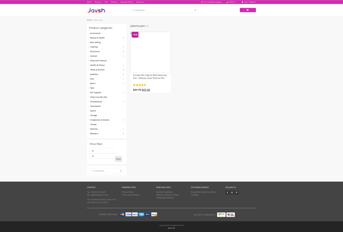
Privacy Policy (128, 192)
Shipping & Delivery (165, 197)
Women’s (98, 2)
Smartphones (96, 101)
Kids (106, 2)
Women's (94, 133)
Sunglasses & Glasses (99, 120)
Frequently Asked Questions (203, 192)
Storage (93, 115)
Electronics (140, 2)
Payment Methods (164, 192)
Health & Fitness (97, 65)
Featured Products (98, 60)
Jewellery (94, 74)
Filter (118, 159)
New (92, 88)
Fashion (93, 56)
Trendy (93, 124)
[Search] (121, 170)
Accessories (95, 33)
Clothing (94, 47)
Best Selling (95, 42)
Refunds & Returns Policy (167, 195)
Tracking (194, 195)
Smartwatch (95, 106)
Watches (114, 2)
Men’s (89, 2)
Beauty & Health (127, 2)
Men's (93, 83)
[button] (231, 2)
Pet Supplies (95, 92)
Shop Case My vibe (98, 97)
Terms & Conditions (130, 195)
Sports (93, 110)
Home (89, 20)
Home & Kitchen (97, 69)
